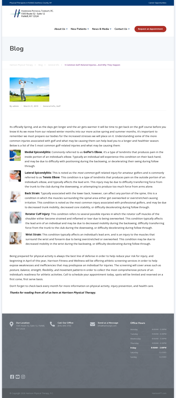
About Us (59, 29)
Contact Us (121, 29)
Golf (58, 106)
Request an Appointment (150, 29)
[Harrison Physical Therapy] (32, 13)
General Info (49, 106)
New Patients (78, 29)
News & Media (100, 29)
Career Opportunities (157, 3)
